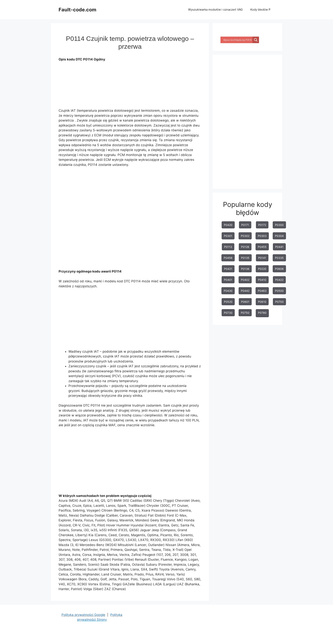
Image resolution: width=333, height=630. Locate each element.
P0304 (279, 235)
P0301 (228, 235)
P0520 (228, 301)
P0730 (228, 312)
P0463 (262, 290)
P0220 (262, 268)
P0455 (262, 246)
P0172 (262, 224)
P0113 (228, 246)
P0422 (279, 279)
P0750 (245, 312)
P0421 (228, 268)
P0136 (245, 268)
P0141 (262, 257)
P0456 (228, 257)
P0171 (245, 224)
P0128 (245, 246)
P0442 (245, 290)
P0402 (245, 279)
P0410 (262, 279)
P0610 (262, 301)
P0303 (262, 235)
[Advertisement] (129, 86)
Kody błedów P (260, 9)
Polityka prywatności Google (83, 615)
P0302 (245, 235)
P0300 (279, 224)
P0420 (228, 224)
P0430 (228, 290)
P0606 (279, 268)
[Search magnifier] (255, 40)
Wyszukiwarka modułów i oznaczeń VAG (215, 9)
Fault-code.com (77, 10)
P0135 (245, 257)
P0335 (279, 257)
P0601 (245, 301)
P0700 (279, 301)
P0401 (228, 279)
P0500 (279, 290)
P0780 (262, 312)
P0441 (279, 246)
